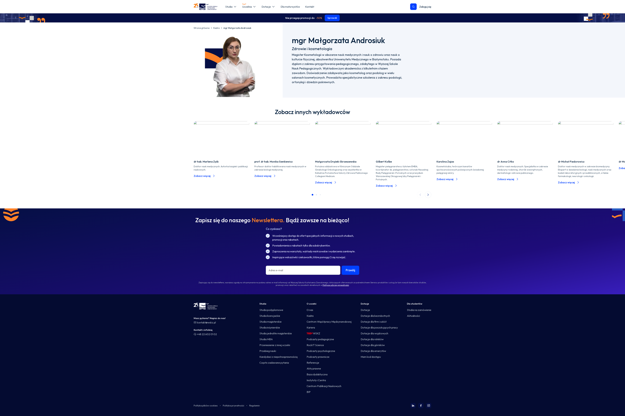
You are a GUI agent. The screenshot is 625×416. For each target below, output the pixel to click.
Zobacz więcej (202, 175)
